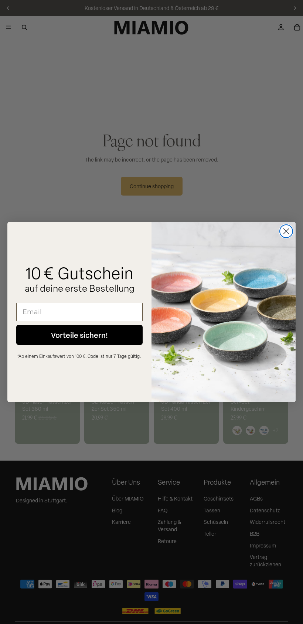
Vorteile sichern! (79, 335)
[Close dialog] (286, 231)
